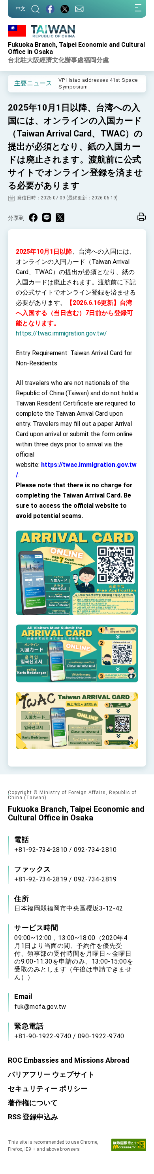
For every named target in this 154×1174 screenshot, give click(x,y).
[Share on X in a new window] (60, 217)
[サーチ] (35, 9)
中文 (20, 8)
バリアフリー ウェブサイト (51, 1074)
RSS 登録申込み (33, 1117)
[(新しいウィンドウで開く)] (50, 9)
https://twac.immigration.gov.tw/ (61, 333)
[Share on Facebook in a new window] (33, 217)
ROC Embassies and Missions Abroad (69, 1060)
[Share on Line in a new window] (46, 217)
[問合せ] (79, 9)
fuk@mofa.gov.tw (40, 1006)
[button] (20, 83)
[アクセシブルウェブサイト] (128, 1146)
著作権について (33, 1102)
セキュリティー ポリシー (48, 1088)
